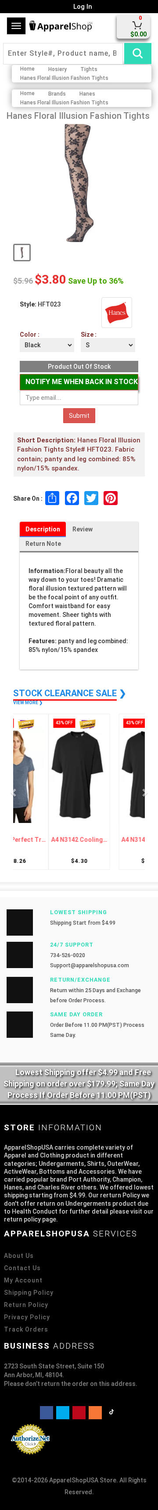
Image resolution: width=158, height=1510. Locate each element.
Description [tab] (42, 529)
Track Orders (26, 1329)
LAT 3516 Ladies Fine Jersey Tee (110, 840)
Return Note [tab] (43, 543)
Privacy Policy (27, 1317)
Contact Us (22, 1267)
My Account (23, 1280)
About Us (19, 1255)
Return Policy (26, 1304)
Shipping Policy (29, 1292)
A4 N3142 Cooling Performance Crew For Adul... (48, 840)
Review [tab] (82, 529)
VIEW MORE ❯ (28, 702)
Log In (82, 7)
